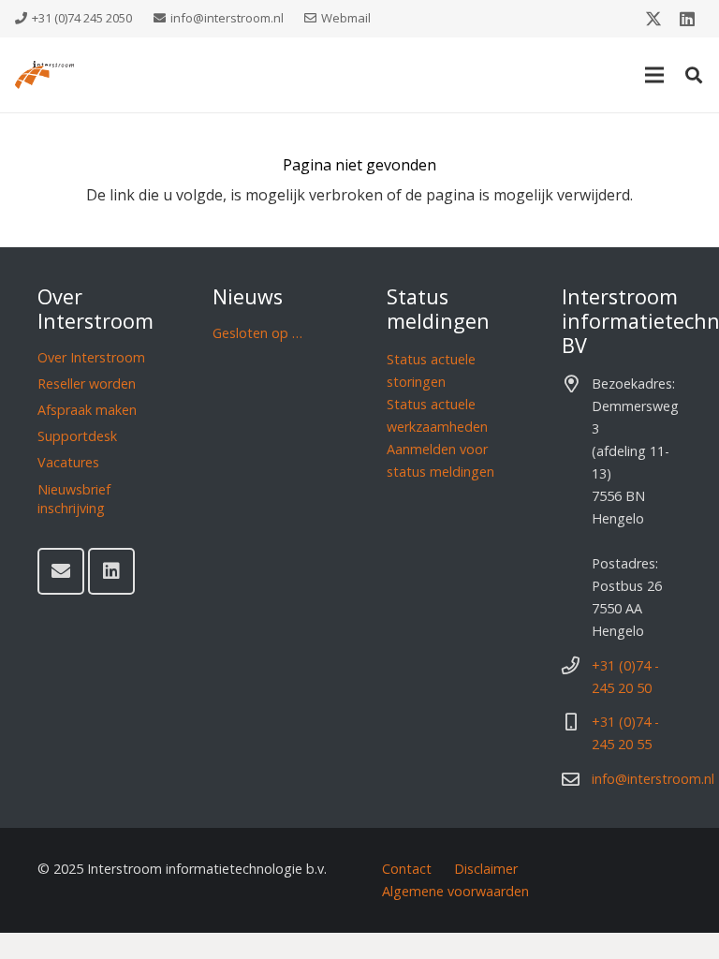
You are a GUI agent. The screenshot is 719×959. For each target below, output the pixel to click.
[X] (653, 19)
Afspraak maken (87, 410)
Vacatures (68, 462)
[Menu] (654, 75)
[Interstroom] (44, 75)
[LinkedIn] (687, 19)
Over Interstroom (91, 357)
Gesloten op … (257, 333)
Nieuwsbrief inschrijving (73, 498)
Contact (407, 869)
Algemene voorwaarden (455, 891)
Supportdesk (77, 436)
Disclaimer (486, 869)
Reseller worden (86, 383)
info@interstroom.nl (653, 779)
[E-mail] (60, 571)
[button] (693, 75)
